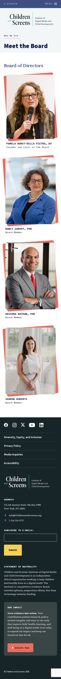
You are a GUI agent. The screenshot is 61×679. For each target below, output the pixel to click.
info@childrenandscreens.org (25, 515)
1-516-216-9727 (16, 520)
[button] (51, 4)
